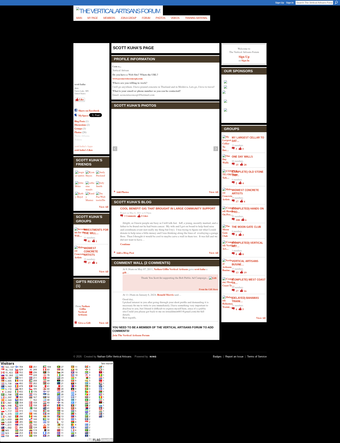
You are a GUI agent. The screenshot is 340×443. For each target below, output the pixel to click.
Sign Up (279, 2)
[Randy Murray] (90, 196)
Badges (217, 356)
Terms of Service (257, 356)
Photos (77, 132)
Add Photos (122, 192)
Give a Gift (84, 323)
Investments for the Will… (96, 231)
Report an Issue (234, 356)
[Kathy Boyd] (80, 196)
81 (89, 241)
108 (238, 220)
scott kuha (200, 269)
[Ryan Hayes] (90, 175)
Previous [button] (115, 148)
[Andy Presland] (100, 175)
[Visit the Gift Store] (212, 277)
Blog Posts (79, 121)
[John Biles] (80, 186)
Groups (78, 128)
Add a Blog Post (125, 253)
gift (124, 272)
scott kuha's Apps (83, 146)
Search (336, 2)
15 (237, 164)
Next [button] (215, 148)
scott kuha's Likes (83, 150)
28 (245, 164)
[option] (165, 148)
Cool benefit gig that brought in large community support (167, 208)
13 (237, 272)
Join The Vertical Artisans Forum (131, 335)
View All (103, 207)
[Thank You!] (82, 297)
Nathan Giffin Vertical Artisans (84, 310)
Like (81, 99)
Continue (125, 244)
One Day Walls (242, 156)
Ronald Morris (165, 294)
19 (245, 272)
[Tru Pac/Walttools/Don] (100, 196)
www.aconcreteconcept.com (127, 78)
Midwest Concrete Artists (91, 251)
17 (89, 263)
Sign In (290, 2)
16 (245, 291)
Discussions (80, 124)
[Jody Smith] (100, 186)
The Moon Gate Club (246, 226)
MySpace (83, 115)
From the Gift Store (208, 289)
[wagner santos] (80, 175)
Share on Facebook (88, 110)
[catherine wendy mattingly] (90, 186)
